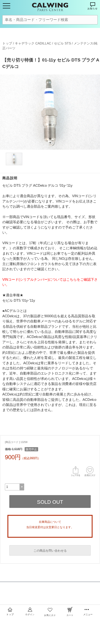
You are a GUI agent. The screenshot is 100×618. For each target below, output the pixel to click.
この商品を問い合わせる (50, 550)
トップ (7, 43)
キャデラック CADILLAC (33, 43)
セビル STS (62, 43)
